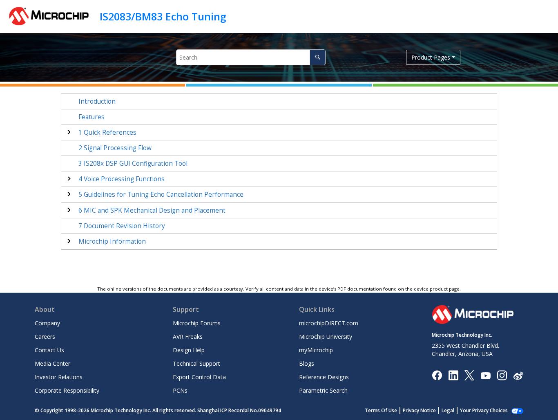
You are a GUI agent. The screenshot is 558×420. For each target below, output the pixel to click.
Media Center (52, 363)
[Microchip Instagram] (502, 374)
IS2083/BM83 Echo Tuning (163, 16)
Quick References (107, 132)
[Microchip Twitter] (469, 374)
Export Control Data (199, 377)
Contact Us (49, 350)
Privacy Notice (419, 410)
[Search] (318, 57)
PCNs (180, 390)
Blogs (306, 363)
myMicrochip (316, 350)
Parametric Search (323, 390)
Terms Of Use (381, 410)
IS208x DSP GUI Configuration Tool (132, 163)
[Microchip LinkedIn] (453, 374)
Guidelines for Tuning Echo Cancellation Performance (160, 194)
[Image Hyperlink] (485, 375)
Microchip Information (112, 241)
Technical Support (196, 363)
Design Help (189, 350)
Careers (45, 336)
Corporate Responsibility (67, 390)
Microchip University (325, 336)
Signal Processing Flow (115, 148)
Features (91, 117)
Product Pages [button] (430, 57)
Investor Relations (59, 377)
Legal (448, 410)
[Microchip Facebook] (437, 374)
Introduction (97, 101)
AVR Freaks (188, 336)
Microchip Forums (197, 323)
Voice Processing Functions (121, 179)
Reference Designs (324, 377)
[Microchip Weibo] (518, 375)
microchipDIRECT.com (328, 323)
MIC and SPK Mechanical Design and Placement (151, 210)
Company (47, 323)
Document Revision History (121, 226)
